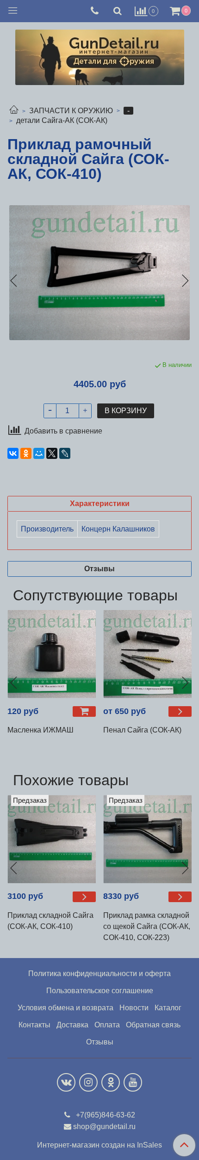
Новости (134, 1008)
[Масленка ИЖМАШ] (51, 654)
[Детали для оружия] (99, 55)
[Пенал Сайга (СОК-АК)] (147, 654)
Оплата (107, 1025)
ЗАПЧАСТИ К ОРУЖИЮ (71, 111)
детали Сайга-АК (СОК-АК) (61, 120)
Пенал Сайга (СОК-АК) (142, 730)
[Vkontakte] (66, 1082)
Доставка (72, 1025)
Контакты (34, 1025)
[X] (51, 453)
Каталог (168, 1008)
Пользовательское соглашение (99, 991)
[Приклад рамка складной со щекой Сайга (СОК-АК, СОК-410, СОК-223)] (147, 839)
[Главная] (14, 111)
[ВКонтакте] (13, 453)
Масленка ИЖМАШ (40, 730)
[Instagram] (88, 1082)
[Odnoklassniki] (110, 1082)
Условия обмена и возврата (65, 1008)
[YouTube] (133, 1082)
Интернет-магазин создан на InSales (99, 1145)
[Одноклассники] (25, 453)
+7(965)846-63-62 (104, 1115)
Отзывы (99, 1042)
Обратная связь (153, 1025)
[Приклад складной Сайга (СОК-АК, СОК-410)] (51, 839)
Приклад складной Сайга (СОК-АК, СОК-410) (50, 920)
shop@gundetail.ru (104, 1126)
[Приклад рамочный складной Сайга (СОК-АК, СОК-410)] (99, 273)
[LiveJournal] (64, 453)
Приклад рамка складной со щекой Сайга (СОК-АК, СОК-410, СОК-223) (146, 926)
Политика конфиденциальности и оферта (99, 973)
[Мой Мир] (38, 453)
